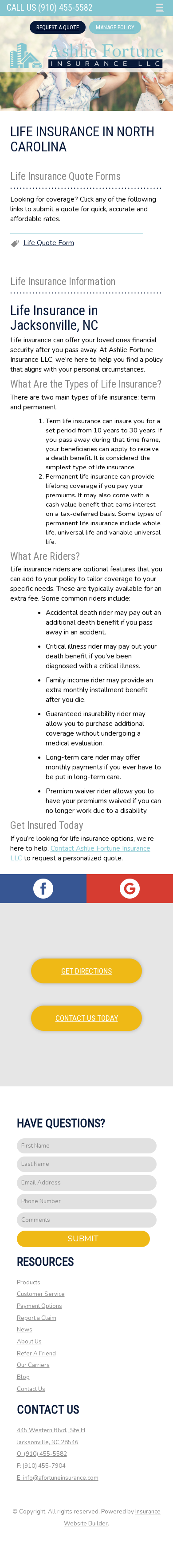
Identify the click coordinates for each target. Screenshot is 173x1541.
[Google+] (129, 889)
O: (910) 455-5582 (42, 1454)
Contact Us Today (86, 1018)
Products (28, 1283)
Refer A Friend (36, 1354)
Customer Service (41, 1294)
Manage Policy (115, 27)
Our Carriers (33, 1365)
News (24, 1330)
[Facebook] (43, 889)
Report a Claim (36, 1318)
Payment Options (39, 1306)
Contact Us (31, 1389)
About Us (29, 1342)
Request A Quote (57, 27)
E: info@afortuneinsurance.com (57, 1478)
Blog (23, 1377)
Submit (83, 1238)
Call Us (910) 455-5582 (50, 8)
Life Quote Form (49, 242)
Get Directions (86, 971)
